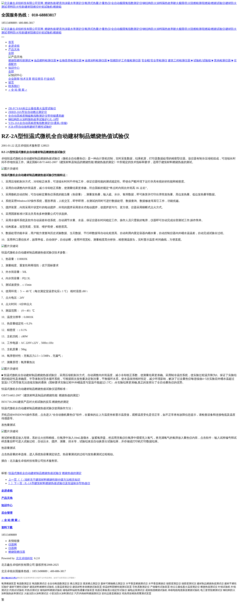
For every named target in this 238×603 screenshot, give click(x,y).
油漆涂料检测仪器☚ (97, 60)
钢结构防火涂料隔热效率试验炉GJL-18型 (33, 119)
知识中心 (14, 67)
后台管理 (7, 512)
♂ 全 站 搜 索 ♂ (17, 89)
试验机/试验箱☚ (203, 60)
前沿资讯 (37, 78)
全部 (11, 53)
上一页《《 (44, 479)
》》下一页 (49, 483)
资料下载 (7, 527)
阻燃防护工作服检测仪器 (125, 60)
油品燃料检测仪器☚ (46, 60)
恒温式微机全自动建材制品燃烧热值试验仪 (34, 473)
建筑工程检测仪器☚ (180, 60)
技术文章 (25, 78)
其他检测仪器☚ (223, 60)
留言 (11, 82)
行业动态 (49, 78)
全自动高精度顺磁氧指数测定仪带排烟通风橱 (36, 115)
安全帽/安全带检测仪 (154, 60)
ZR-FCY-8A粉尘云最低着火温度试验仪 (32, 108)
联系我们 (14, 86)
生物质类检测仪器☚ (71, 60)
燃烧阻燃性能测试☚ (20, 60)
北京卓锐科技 (24, 558)
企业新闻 (14, 78)
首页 (11, 42)
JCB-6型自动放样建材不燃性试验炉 (30, 126)
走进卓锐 (14, 45)
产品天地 (14, 49)
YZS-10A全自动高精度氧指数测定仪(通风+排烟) (37, 123)
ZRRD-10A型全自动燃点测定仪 (27, 112)
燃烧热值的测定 (72, 473)
